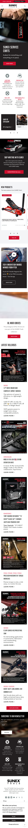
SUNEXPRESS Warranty (14, 172)
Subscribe (6, 732)
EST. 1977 (7, 97)
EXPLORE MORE (14, 708)
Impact (19, 127)
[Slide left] (10, 132)
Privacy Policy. (13, 812)
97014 (5, 573)
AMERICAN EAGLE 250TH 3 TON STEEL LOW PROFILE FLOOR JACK (13, 220)
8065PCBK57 (7, 513)
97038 (10, 573)
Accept (13, 816)
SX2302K (11, 686)
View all (14, 237)
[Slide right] (17, 132)
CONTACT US (19, 80)
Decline (14, 820)
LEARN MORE (9, 415)
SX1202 (6, 385)
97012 (15, 573)
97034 (19, 573)
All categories (7, 127)
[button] (24, 6)
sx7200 (6, 628)
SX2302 (6, 686)
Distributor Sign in (19, 1)
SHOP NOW (9, 63)
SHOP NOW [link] (9, 282)
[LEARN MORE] (14, 365)
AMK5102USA (8, 457)
